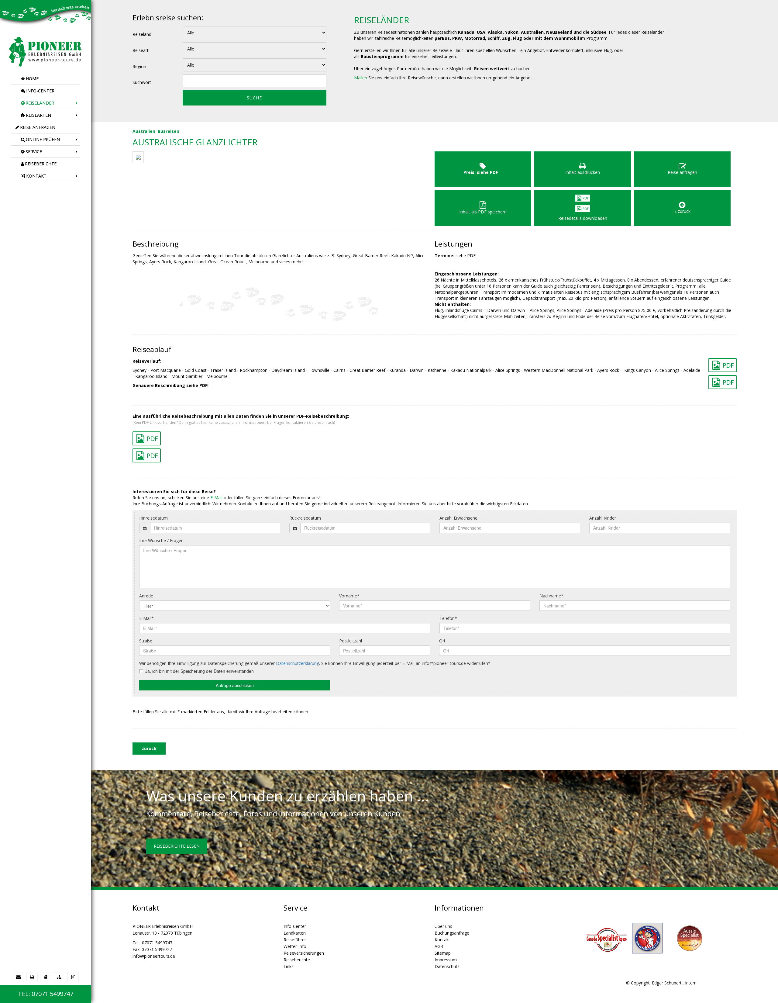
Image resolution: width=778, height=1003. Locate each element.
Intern (691, 983)
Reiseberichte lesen (177, 846)
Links (289, 966)
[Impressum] (73, 977)
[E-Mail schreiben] (18, 977)
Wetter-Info (295, 946)
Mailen (360, 78)
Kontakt (442, 939)
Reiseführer (295, 939)
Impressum (446, 960)
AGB (439, 946)
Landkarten (295, 933)
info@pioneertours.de (154, 956)
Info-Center (295, 926)
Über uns (443, 926)
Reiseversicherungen (304, 953)
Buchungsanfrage (452, 933)
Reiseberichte (297, 960)
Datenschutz (447, 966)
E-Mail (216, 497)
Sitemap (443, 953)
